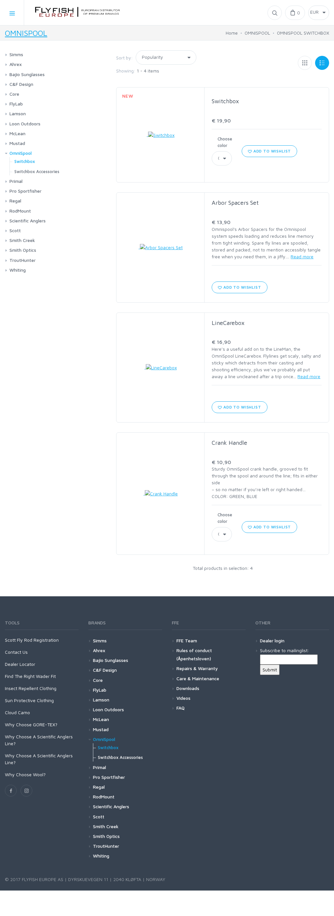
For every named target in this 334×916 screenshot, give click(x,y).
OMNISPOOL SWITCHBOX (303, 33)
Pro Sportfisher (25, 191)
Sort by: (124, 57)
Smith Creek (22, 240)
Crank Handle (229, 442)
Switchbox (225, 101)
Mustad (17, 143)
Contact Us (16, 652)
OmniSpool (20, 153)
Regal (15, 200)
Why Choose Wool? (25, 774)
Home (232, 33)
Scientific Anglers (27, 220)
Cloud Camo (17, 712)
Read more (302, 256)
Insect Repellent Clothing (30, 688)
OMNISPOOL (26, 33)
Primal (16, 181)
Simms (16, 54)
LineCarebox (228, 322)
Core (14, 94)
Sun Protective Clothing (29, 700)
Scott (15, 230)
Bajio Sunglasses (27, 74)
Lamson (17, 113)
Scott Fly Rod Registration (32, 640)
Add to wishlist (271, 151)
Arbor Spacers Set (235, 202)
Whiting (17, 270)
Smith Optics (22, 250)
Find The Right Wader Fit (30, 676)
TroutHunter (22, 260)
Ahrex (15, 64)
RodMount (20, 211)
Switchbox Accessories (36, 171)
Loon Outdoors (24, 123)
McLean (17, 133)
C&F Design (21, 84)
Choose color (225, 142)
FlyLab (16, 103)
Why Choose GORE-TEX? (31, 724)
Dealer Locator (20, 664)
